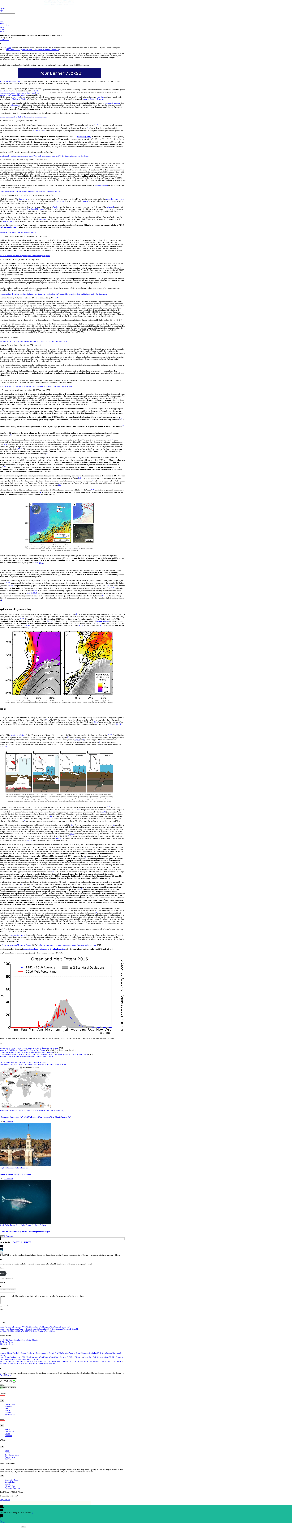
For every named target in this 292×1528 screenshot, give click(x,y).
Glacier (20, 1064)
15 (21, 448)
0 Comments (8, 1122)
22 (80, 478)
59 (51, 816)
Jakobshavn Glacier (19, 99)
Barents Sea (23, 199)
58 (99, 742)
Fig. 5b (27, 625)
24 (93, 489)
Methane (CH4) (60, 1064)
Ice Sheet (22, 1062)
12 (41, 130)
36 (12, 585)
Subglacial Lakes (40, 1062)
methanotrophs (15, 105)
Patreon (9, 1375)
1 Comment (8, 1179)
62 (39, 829)
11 (39, 130)
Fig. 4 (96, 722)
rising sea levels (8, 221)
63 (19, 847)
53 (23, 618)
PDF (57, 298)
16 (47, 453)
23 (94, 480)
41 (36, 593)
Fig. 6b (103, 812)
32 (7, 582)
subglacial (110, 207)
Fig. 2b (118, 724)
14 (19, 448)
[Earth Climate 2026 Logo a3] (59, 5)
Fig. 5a (49, 621)
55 (109, 734)
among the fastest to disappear (93, 99)
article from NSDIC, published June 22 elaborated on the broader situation (32, 50)
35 (9, 585)
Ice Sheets (50, 1064)
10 (37, 130)
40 (34, 593)
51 (76, 614)
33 (9, 582)
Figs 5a (77, 740)
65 (21, 884)
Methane (29, 1062)
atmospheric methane (112, 103)
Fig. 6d (29, 840)
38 (111, 587)
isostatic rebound (102, 621)
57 (68, 737)
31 (38, 562)
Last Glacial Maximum (35, 209)
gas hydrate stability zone (115, 199)
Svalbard (56, 207)
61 (114, 825)
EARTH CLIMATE (22, 1242)
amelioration (43, 219)
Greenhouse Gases (30, 1064)
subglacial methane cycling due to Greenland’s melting (44, 949)
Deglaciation (5, 1062)
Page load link (5, 1500)
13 (44, 130)
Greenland (14, 1062)
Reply (3, 1522)
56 (111, 734)
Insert (23, 1527)
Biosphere (13, 1064)
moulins (101, 97)
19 (2, 467)
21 (79, 478)
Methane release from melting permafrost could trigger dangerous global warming (67, 945)
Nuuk (9, 48)
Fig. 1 (41, 563)
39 (113, 587)
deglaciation (59, 201)
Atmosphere (4, 1064)
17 (107, 459)
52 (123, 615)
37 (109, 585)
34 (7, 585)
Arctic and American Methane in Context (16, 945)
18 (15, 464)
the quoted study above (17, 935)
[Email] (0, 1238)
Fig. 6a (4, 746)
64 (53, 871)
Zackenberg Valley (84, 137)
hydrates (85, 201)
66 (81, 889)
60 (24, 820)
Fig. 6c (58, 838)
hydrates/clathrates (101, 185)
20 (5, 467)
